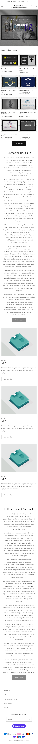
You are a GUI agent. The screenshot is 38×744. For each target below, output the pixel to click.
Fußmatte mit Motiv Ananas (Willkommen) (8, 113)
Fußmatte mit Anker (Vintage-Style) (9, 91)
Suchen (6, 707)
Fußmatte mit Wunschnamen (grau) (26, 134)
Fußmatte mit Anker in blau (26, 90)
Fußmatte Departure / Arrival (8, 68)
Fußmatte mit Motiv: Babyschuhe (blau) (27, 113)
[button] (2, 6)
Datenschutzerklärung (10, 699)
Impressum (7, 690)
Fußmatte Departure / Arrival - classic (26, 69)
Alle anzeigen (19, 143)
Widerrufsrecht (8, 703)
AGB (5, 695)
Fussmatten (16, 740)
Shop (19, 36)
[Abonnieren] (29, 719)
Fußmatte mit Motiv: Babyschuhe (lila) (9, 134)
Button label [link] (19, 320)
